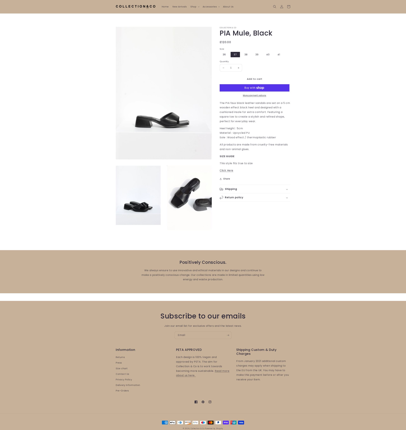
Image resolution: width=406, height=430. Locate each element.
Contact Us (122, 374)
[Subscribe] (227, 335)
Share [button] (226, 178)
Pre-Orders (122, 390)
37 (235, 54)
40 (268, 54)
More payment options (254, 95)
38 (246, 54)
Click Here (226, 170)
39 (257, 54)
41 (279, 54)
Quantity (224, 61)
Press (119, 362)
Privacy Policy (124, 379)
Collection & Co (198, 428)
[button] (195, 6)
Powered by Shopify (214, 428)
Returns (120, 357)
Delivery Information (128, 385)
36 (224, 54)
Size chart (122, 368)
